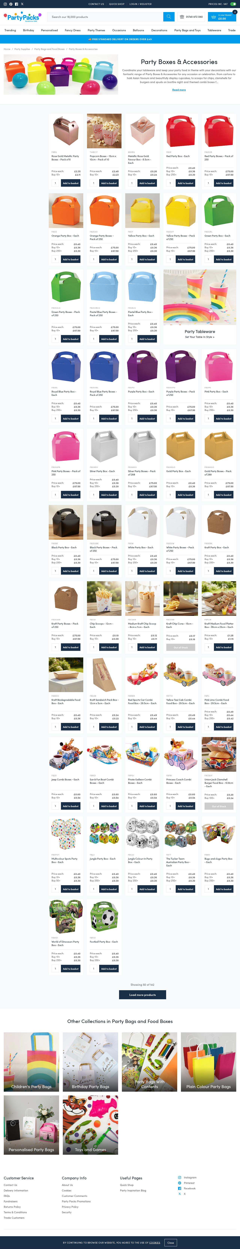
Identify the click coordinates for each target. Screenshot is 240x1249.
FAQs (7, 1196)
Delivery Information (16, 1190)
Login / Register (141, 4)
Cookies (66, 1190)
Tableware (214, 30)
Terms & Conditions (15, 1212)
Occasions (119, 30)
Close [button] (170, 1242)
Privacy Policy (70, 1207)
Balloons (138, 30)
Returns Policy (12, 1207)
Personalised (49, 30)
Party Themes (96, 30)
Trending (10, 30)
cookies (154, 1242)
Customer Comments (74, 1196)
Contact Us (96, 4)
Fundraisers (10, 1201)
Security (66, 1212)
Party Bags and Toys (187, 30)
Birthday (28, 30)
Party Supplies (22, 49)
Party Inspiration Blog (133, 1190)
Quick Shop (116, 4)
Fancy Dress (73, 30)
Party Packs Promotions (76, 1201)
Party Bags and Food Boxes (49, 49)
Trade (232, 30)
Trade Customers (14, 1217)
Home (7, 49)
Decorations (159, 30)
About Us (67, 1185)
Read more (179, 89)
